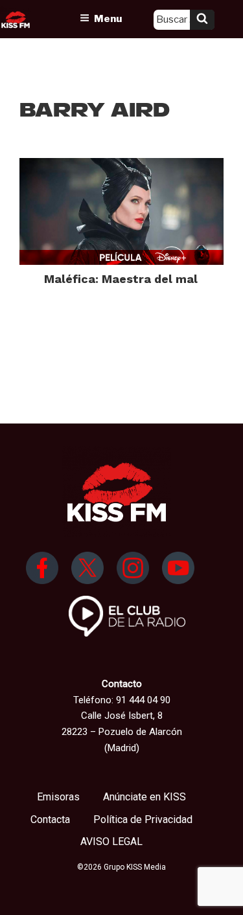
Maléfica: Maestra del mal (121, 279)
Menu (108, 19)
